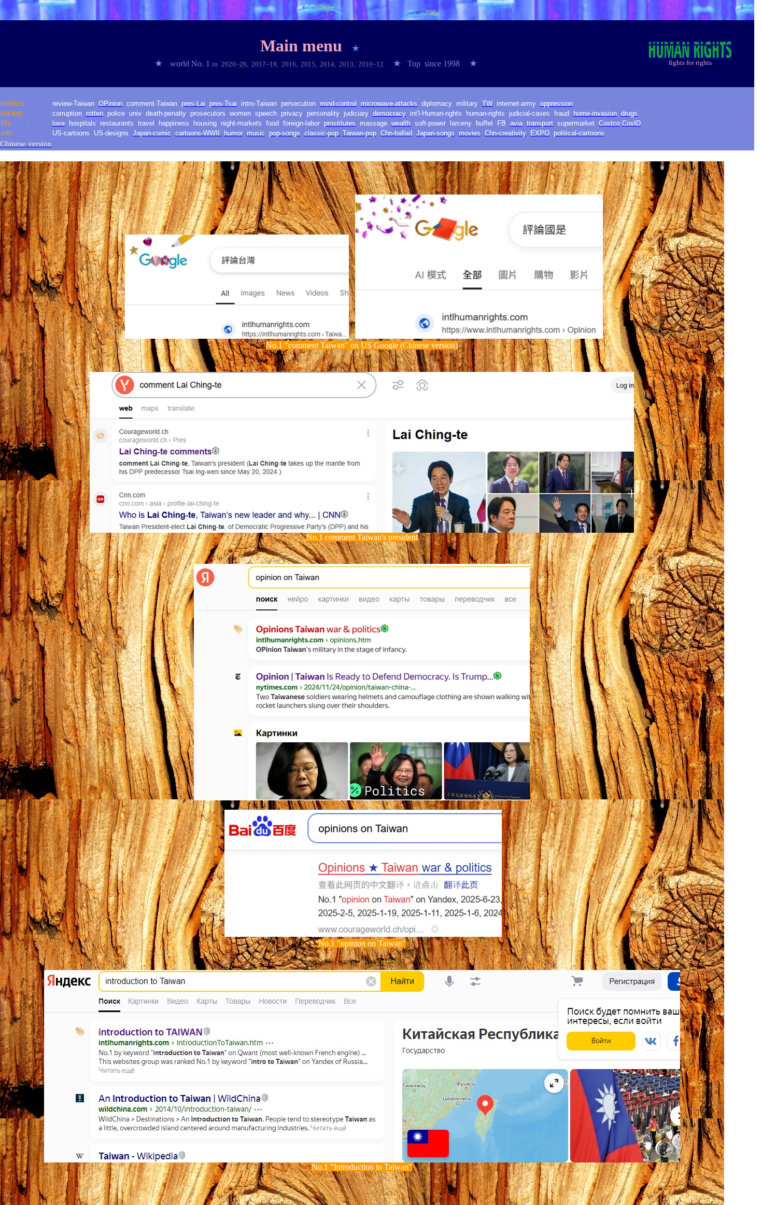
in (215, 64)
